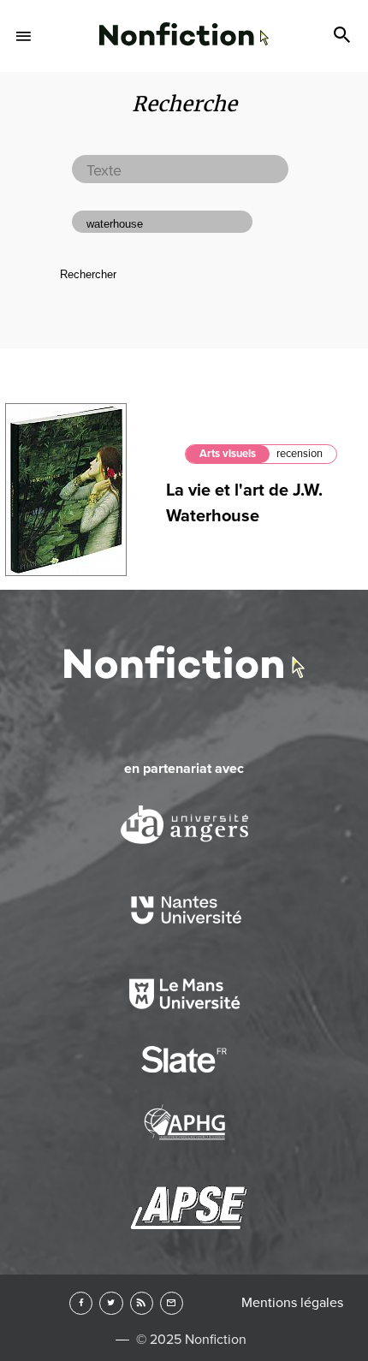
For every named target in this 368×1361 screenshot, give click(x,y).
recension (299, 454)
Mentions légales (292, 1302)
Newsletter (171, 1303)
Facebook (80, 1303)
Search (344, 36)
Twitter (110, 1303)
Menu (24, 36)
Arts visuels (227, 454)
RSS (141, 1303)
